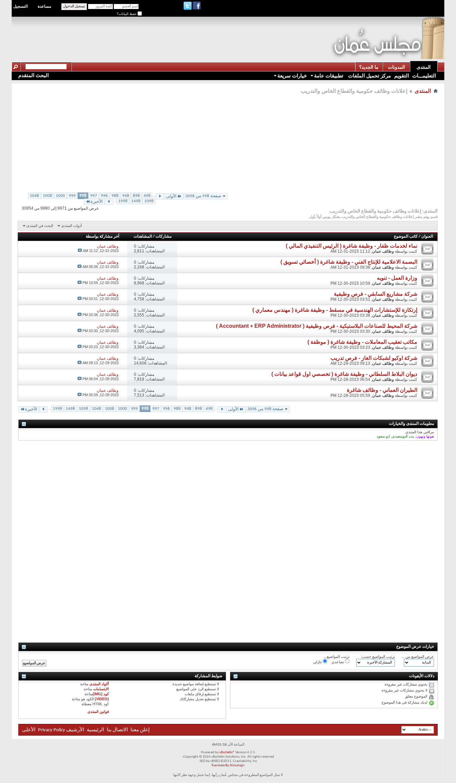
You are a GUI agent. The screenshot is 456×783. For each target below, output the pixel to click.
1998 (123, 201)
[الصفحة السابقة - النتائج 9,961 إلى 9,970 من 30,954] (160, 196)
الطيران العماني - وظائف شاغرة (382, 390)
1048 (34, 196)
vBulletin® (227, 752)
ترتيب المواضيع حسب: (378, 657)
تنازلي (318, 662)
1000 (60, 196)
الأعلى (28, 730)
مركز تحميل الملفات (369, 75)
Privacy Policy (51, 730)
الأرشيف (75, 730)
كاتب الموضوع (406, 237)
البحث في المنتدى (39, 226)
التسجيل (20, 6)
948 (125, 196)
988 (115, 196)
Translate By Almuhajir (228, 765)
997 (93, 196)
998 (82, 196)
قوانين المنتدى (98, 712)
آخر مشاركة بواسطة (102, 237)
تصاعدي (338, 662)
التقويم (401, 75)
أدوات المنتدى (71, 226)
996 (104, 196)
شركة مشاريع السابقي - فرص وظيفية (375, 294)
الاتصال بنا (117, 730)
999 (72, 196)
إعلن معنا (140, 730)
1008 (47, 196)
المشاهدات (143, 237)
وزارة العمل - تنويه (397, 278)
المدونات (396, 67)
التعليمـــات (424, 75)
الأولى (171, 196)
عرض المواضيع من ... (418, 657)
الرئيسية (95, 730)
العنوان (427, 237)
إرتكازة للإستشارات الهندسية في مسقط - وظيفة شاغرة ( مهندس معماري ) (334, 310)
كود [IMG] (101, 694)
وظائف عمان (383, 251)
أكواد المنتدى (99, 684)
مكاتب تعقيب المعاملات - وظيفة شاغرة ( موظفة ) (362, 342)
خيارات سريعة (292, 75)
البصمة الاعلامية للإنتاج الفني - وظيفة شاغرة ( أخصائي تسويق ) (348, 262)
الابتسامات (101, 689)
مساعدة (44, 6)
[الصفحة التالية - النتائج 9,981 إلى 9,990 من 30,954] (109, 202)
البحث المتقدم (33, 75)
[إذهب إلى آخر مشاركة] (80, 251)
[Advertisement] (208, 32)
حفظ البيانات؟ (127, 14)
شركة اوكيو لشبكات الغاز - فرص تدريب (373, 358)
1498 (136, 201)
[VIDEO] (102, 699)
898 (136, 196)
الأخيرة (96, 202)
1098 (149, 201)
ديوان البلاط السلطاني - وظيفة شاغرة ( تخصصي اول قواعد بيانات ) (344, 374)
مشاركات (164, 237)
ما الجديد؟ (369, 67)
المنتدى (424, 67)
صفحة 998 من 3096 (203, 196)
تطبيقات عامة (328, 75)
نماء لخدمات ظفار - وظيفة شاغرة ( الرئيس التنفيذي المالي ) (351, 246)
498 (147, 196)
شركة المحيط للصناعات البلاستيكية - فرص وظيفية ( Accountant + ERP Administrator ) (316, 326)
